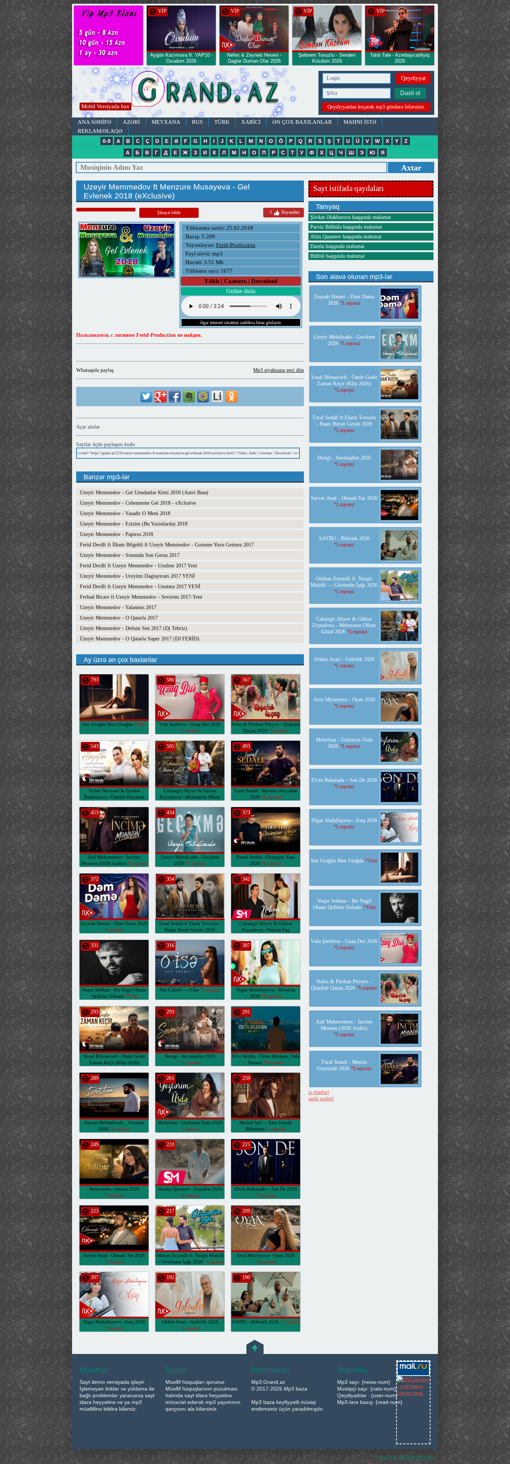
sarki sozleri (321, 1098)
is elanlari (318, 1092)
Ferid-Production (235, 245)
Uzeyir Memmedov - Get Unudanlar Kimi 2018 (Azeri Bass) (144, 492)
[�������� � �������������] (231, 396)
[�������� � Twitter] (146, 396)
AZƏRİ (131, 122)
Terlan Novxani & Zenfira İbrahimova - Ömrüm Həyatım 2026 (114, 797)
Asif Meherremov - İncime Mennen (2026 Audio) (344, 1028)
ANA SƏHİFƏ (94, 122)
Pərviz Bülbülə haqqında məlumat (346, 227)
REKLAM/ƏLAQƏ (100, 131)
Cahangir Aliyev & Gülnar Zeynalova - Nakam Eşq (265, 930)
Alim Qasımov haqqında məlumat (346, 236)
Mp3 (193, 92)
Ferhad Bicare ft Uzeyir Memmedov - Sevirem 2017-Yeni (141, 597)
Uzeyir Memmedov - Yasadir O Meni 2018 (125, 513)
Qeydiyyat (413, 78)
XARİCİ (251, 122)
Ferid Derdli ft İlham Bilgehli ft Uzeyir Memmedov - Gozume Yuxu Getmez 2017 (167, 545)
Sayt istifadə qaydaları (348, 188)
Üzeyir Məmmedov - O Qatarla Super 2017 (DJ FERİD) (139, 639)
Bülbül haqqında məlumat (337, 256)
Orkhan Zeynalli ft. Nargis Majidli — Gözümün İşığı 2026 (344, 585)
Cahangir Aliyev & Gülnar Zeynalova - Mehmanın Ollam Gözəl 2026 (189, 797)
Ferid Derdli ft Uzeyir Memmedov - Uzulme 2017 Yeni (138, 565)
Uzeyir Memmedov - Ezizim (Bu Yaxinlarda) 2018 (133, 524)
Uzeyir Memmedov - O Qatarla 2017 (119, 618)
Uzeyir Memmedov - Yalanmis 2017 (118, 607)
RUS (197, 122)
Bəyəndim (284, 212)
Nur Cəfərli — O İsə (189, 990)
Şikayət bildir (169, 212)
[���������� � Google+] (161, 396)
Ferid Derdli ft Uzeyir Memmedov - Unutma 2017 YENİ (140, 586)
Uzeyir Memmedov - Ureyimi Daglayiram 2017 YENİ (137, 576)
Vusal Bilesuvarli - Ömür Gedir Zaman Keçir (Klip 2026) (114, 1062)
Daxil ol (410, 93)
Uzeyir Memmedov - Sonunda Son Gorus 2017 (130, 555)
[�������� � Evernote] (189, 396)
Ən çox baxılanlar (302, 122)
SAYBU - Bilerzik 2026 (265, 1322)
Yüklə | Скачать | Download (240, 281)
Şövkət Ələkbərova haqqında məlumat (350, 217)
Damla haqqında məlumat (337, 246)
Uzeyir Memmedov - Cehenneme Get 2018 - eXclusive (138, 503)
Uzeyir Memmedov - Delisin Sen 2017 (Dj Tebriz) (133, 628)
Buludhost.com (416, 1457)
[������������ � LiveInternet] (217, 396)
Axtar (411, 167)
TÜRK (222, 122)
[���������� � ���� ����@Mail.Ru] (203, 396)
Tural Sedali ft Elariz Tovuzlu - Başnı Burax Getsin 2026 (190, 930)
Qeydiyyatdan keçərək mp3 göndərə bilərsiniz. (376, 107)
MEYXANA (166, 122)
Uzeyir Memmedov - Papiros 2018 (116, 534)
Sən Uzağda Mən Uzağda (114, 724)
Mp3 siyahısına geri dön (278, 370)
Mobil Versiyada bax (105, 106)
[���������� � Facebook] (175, 396)
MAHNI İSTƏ (359, 122)
